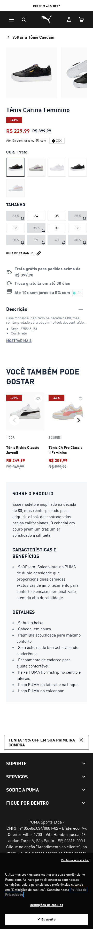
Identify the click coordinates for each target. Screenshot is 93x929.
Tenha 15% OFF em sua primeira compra (42, 742)
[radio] (15, 167)
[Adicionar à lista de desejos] (38, 398)
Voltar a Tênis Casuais (33, 37)
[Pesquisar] (24, 19)
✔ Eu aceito (46, 919)
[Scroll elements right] (78, 420)
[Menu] (11, 19)
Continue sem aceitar (75, 860)
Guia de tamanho (20, 253)
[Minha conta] (69, 19)
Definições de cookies (46, 905)
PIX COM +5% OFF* (46, 6)
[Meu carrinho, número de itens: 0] (81, 19)
